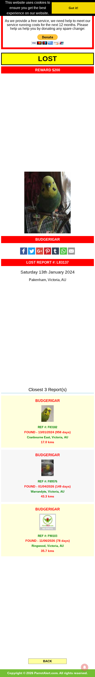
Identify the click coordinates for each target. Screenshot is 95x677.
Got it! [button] (73, 8)
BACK (47, 661)
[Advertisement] (47, 121)
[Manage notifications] (84, 667)
